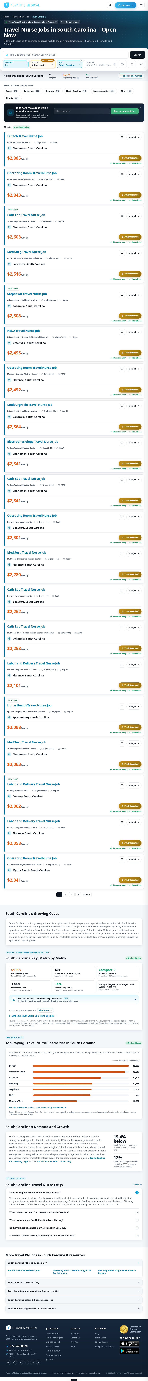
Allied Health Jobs (53, 1342)
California (31, 91)
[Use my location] (114, 64)
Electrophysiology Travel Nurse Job (32, 442)
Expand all (137, 1184)
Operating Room (17, 1071)
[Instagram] (14, 1362)
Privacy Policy (57, 1373)
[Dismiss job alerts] (140, 107)
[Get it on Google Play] (129, 1351)
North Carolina (76, 91)
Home (6, 16)
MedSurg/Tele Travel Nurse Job (29, 405)
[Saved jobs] (141, 64)
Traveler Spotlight (53, 1355)
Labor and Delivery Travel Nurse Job (33, 663)
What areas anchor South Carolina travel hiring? (36, 1220)
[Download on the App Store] (129, 1344)
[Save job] (122, 137)
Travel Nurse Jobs (20, 16)
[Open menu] (141, 5)
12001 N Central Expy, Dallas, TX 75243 (22, 1355)
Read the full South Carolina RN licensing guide (31, 1016)
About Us (75, 1333)
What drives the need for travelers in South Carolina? (39, 1212)
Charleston (45, 1010)
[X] (38, 1362)
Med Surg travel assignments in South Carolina (117, 1271)
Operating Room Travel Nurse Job (32, 173)
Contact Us (75, 1337)
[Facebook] (20, 1362)
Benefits (74, 1342)
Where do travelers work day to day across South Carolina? (42, 1235)
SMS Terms (69, 1373)
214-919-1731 (26, 1350)
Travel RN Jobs (52, 1333)
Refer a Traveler (52, 1346)
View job (132, 137)
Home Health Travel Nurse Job (29, 705)
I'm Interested (131, 158)
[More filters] (132, 64)
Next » (86, 894)
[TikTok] (26, 1362)
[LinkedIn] (8, 1362)
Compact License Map (104, 1346)
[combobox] (68, 54)
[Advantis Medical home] (21, 5)
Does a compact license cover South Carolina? (34, 1192)
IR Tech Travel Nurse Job (25, 136)
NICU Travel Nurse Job (23, 331)
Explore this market (132, 76)
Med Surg (13, 1083)
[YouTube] (32, 1362)
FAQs (73, 1346)
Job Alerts (50, 1359)
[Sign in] (110, 5)
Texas (11, 91)
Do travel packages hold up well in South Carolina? (37, 1227)
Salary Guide (100, 1337)
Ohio (126, 91)
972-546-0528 (19, 1346)
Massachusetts (103, 91)
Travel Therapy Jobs (54, 1337)
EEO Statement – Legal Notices (88, 1373)
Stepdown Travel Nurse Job (27, 294)
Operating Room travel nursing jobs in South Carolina (72, 1271)
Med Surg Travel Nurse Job (26, 252)
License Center (101, 1342)
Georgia (52, 91)
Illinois (12, 98)
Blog (97, 1333)
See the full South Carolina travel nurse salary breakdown (36, 1107)
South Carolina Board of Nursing (54, 1161)
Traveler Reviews (53, 1350)
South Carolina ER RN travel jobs (24, 1270)
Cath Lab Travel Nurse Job (26, 215)
